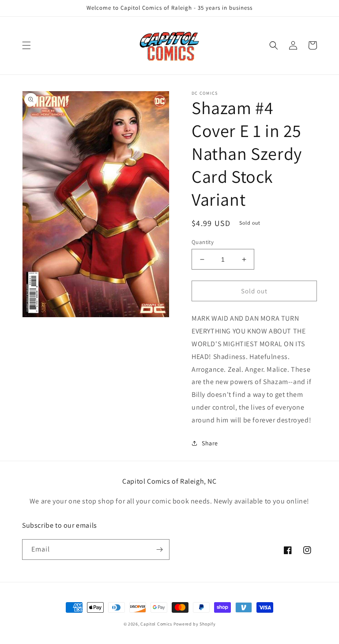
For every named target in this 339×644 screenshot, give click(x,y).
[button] (26, 45)
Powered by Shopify (194, 624)
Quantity (203, 242)
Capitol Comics (156, 624)
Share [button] (210, 443)
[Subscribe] (159, 549)
